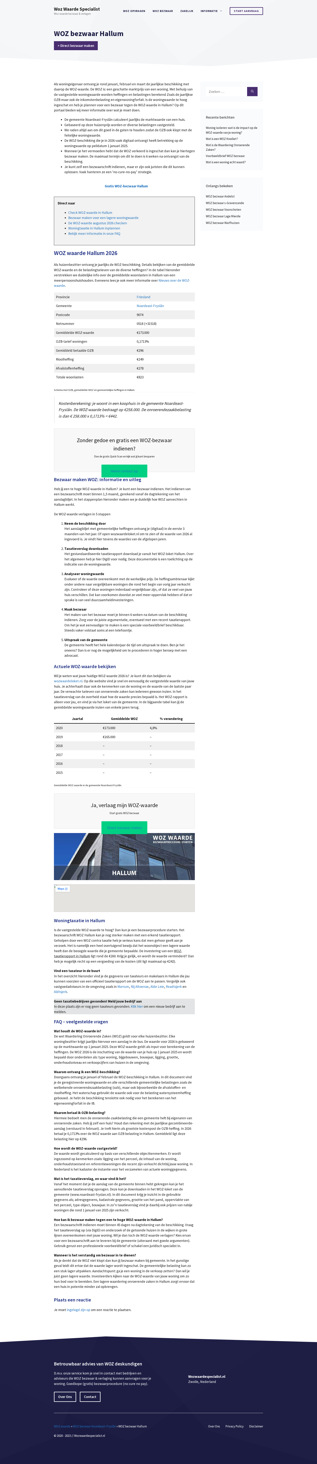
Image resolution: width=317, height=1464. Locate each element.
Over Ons (65, 1397)
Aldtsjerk (60, 991)
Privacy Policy (234, 1426)
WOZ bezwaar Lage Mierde (223, 216)
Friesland (143, 297)
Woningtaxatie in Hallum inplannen (94, 228)
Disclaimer (256, 1426)
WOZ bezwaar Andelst (220, 196)
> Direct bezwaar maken (76, 45)
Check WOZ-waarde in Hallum (90, 212)
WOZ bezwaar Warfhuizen (222, 223)
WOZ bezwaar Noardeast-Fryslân (94, 1426)
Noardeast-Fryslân (150, 306)
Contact (90, 1397)
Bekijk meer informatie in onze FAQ (94, 233)
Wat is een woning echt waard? (226, 162)
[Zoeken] (252, 91)
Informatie (209, 11)
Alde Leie (157, 986)
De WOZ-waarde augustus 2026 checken (97, 223)
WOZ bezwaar (163, 11)
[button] (126, 186)
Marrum (123, 986)
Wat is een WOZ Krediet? (222, 139)
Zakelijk (186, 11)
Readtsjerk (174, 986)
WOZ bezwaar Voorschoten (223, 210)
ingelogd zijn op (78, 1310)
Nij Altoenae (140, 986)
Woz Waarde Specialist (77, 9)
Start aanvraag (246, 11)
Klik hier (137, 1006)
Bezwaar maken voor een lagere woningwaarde (103, 217)
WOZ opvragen (134, 11)
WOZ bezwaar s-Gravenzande (225, 203)
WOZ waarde (62, 1426)
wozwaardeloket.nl (68, 681)
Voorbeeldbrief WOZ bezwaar (225, 156)
